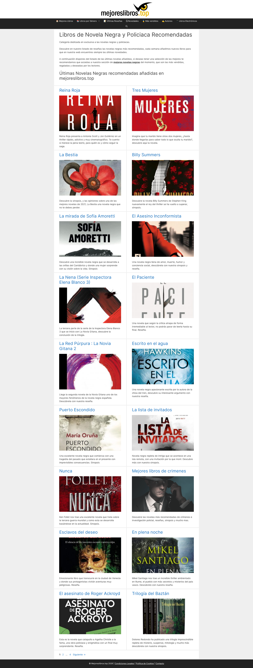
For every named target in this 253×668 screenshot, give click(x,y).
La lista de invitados (152, 409)
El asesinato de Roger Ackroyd (89, 593)
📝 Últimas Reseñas (113, 21)
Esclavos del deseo (78, 532)
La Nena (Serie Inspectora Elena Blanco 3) (85, 280)
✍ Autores (167, 21)
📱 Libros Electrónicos (186, 21)
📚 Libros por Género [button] (87, 21)
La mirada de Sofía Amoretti (87, 216)
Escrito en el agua (150, 343)
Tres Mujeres (145, 90)
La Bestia (68, 154)
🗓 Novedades (132, 21)
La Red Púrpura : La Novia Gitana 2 (85, 346)
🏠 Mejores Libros (64, 21)
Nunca (65, 470)
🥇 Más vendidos (150, 21)
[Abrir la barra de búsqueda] (126, 26)
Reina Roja (69, 90)
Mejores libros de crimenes (159, 470)
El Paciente (143, 277)
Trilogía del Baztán (150, 593)
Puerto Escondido (77, 409)
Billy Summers (146, 154)
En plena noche (147, 532)
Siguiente (79, 654)
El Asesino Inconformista (156, 216)
